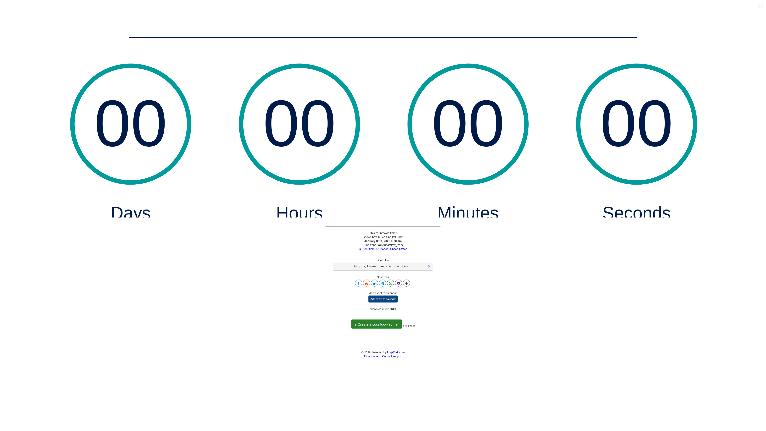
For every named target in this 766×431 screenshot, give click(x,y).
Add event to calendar (383, 299)
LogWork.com (396, 352)
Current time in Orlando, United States (383, 249)
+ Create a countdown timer (376, 324)
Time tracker (372, 356)
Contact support (392, 356)
